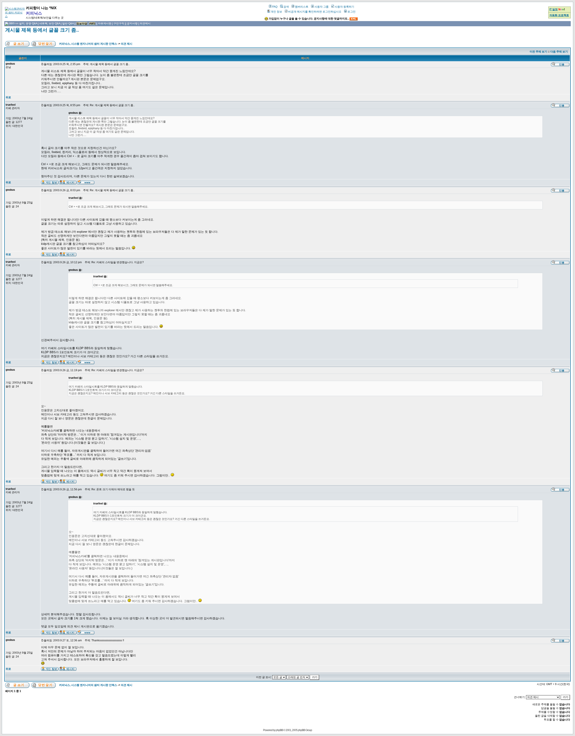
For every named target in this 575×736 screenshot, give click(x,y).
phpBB (279, 730)
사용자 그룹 (321, 6)
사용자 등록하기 (344, 6)
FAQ (274, 6)
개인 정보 (276, 11)
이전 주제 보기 (538, 51)
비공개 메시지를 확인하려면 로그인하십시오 (314, 11)
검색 (286, 6)
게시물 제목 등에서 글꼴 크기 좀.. (42, 30)
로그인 (351, 11)
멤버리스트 (301, 6)
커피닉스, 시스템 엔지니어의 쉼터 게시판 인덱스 (88, 43)
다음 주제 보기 (559, 51)
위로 (8, 97)
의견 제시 (126, 43)
